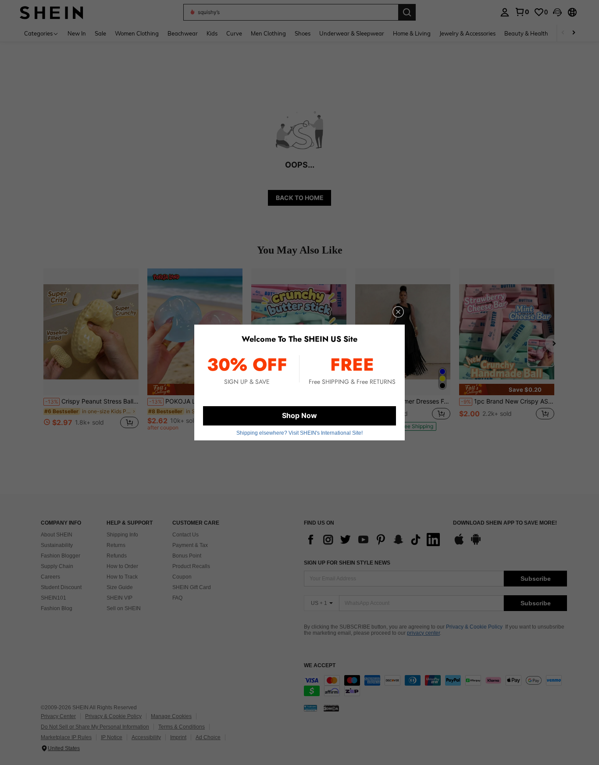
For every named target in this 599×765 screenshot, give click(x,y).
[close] (398, 311)
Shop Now (299, 415)
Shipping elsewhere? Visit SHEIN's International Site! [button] (299, 433)
